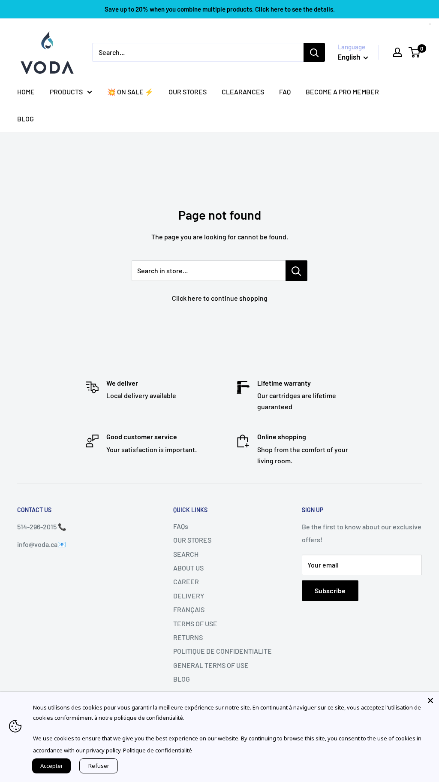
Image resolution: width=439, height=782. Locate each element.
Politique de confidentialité (157, 750)
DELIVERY (188, 596)
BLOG (25, 119)
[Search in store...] (296, 270)
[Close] (430, 700)
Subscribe (330, 590)
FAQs (180, 526)
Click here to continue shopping (220, 298)
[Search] (314, 52)
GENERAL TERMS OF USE (211, 665)
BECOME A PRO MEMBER (342, 92)
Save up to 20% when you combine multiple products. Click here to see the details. (220, 9)
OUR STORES (187, 92)
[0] (414, 52)
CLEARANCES (243, 92)
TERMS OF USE (195, 623)
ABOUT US (188, 568)
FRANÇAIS (188, 609)
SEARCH (185, 554)
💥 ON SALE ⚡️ (130, 92)
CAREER (186, 581)
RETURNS (188, 637)
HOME (26, 92)
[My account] (397, 52)
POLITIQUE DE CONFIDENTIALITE (222, 651)
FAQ (285, 92)
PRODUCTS (66, 92)
